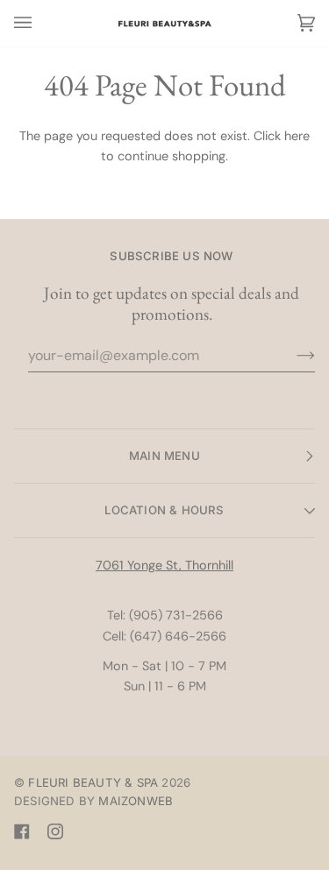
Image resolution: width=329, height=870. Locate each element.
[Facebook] (22, 831)
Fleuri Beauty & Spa (93, 782)
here (297, 136)
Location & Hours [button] (164, 510)
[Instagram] (55, 831)
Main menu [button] (164, 456)
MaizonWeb (135, 801)
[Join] (291, 356)
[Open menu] (40, 23)
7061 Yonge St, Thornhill (164, 565)
